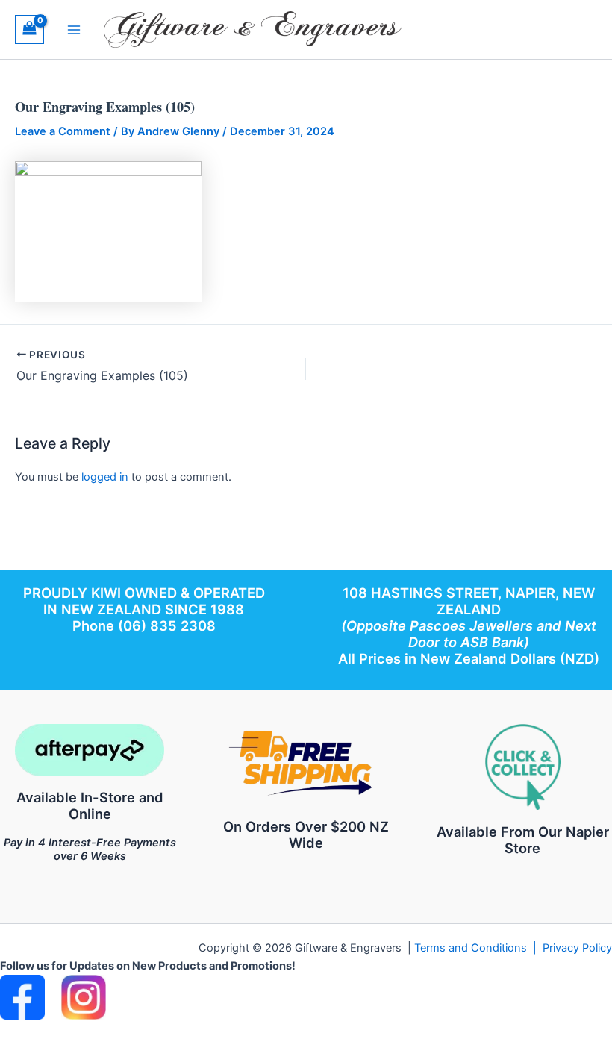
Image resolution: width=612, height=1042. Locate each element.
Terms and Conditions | (478, 948)
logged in (104, 477)
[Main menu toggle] (74, 29)
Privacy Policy (577, 948)
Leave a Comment (62, 131)
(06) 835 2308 (167, 625)
